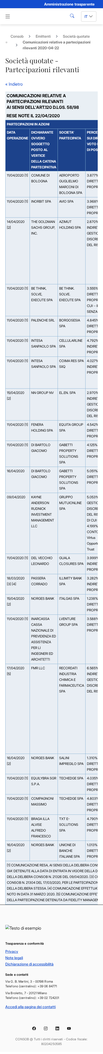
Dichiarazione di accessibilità (29, 964)
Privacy (11, 951)
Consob (17, 36)
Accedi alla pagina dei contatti (30, 1006)
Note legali (14, 957)
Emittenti (43, 36)
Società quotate (76, 36)
